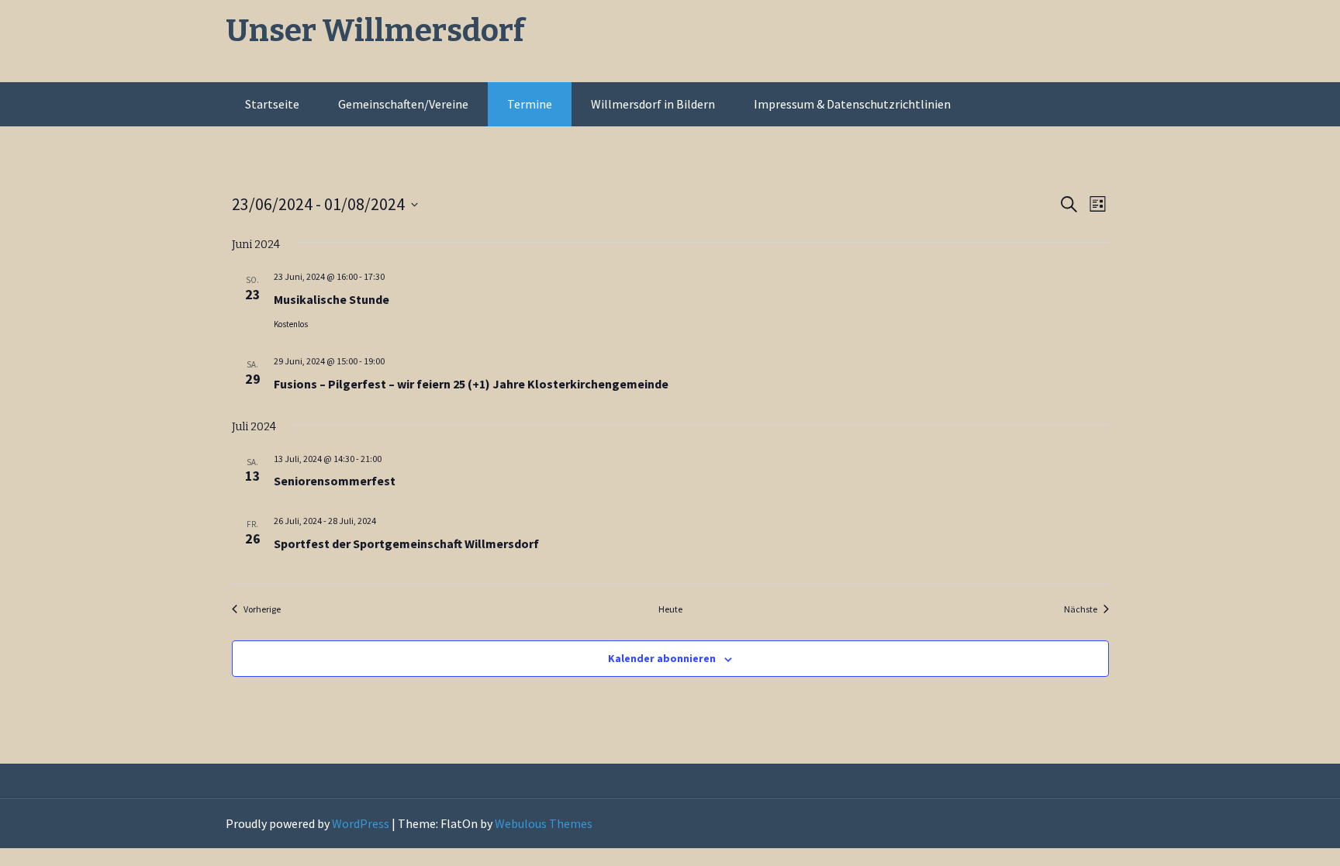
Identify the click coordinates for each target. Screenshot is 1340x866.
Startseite (272, 104)
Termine (529, 104)
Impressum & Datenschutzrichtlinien (852, 104)
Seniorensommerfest (334, 480)
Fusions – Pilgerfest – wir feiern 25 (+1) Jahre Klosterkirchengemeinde (471, 384)
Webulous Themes (543, 823)
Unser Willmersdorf (375, 31)
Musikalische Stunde (331, 299)
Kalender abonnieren (662, 658)
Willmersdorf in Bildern (653, 104)
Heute (670, 609)
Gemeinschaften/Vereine (403, 104)
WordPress (360, 823)
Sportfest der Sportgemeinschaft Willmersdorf (406, 543)
